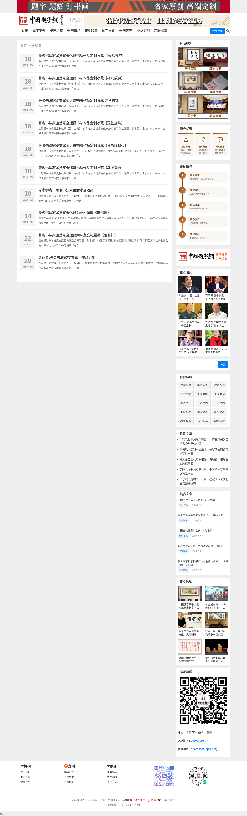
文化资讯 (183, 505)
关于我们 (25, 772)
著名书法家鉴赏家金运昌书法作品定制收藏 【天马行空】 (82, 56)
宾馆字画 (202, 402)
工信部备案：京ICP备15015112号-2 (123, 805)
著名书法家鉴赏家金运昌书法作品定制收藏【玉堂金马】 (81, 123)
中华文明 (143, 30)
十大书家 (185, 394)
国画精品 (202, 411)
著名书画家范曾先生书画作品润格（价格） (202, 515)
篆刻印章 (91, 30)
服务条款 (25, 777)
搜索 (223, 364)
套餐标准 (219, 420)
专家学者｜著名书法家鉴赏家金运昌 (66, 190)
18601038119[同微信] (204, 749)
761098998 (197, 740)
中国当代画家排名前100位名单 (195, 530)
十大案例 (219, 394)
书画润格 (202, 420)
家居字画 (185, 402)
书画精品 (73, 30)
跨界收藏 (185, 420)
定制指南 (160, 30)
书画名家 (56, 30)
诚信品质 (185, 385)
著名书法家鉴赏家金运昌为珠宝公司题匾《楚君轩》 (78, 235)
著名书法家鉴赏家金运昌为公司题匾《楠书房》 (75, 213)
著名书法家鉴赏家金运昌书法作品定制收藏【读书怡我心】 (83, 145)
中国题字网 (91, 800)
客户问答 (202, 385)
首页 (25, 30)
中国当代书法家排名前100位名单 (196, 499)
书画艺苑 (125, 30)
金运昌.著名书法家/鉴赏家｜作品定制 (67, 257)
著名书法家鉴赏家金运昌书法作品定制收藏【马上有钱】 (81, 168)
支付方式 (112, 781)
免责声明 (25, 781)
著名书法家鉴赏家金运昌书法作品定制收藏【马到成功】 (81, 78)
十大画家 (202, 394)
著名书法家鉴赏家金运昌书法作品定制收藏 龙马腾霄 (78, 100)
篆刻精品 (219, 411)
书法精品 (185, 411)
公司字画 (219, 402)
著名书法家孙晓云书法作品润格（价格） (200, 546)
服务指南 (112, 772)
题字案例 (39, 30)
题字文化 (108, 30)
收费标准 (219, 385)
